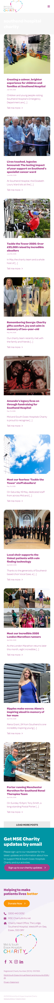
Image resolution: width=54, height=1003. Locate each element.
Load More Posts (27, 824)
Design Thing (20, 999)
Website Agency (9, 999)
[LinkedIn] (21, 962)
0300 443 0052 (16, 913)
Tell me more (14, 107)
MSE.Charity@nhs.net (19, 918)
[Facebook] (5, 962)
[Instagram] (16, 962)
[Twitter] (11, 962)
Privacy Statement (11, 982)
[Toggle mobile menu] (49, 6)
